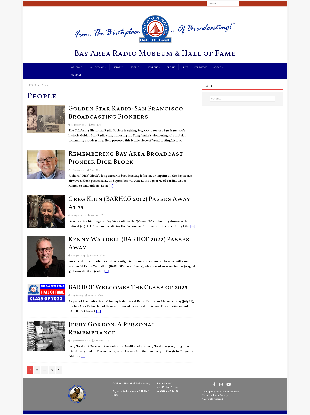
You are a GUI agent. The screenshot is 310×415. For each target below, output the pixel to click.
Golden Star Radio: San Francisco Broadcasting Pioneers (125, 112)
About (217, 67)
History (117, 67)
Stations (153, 67)
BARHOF (94, 215)
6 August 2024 (78, 255)
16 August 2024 (78, 215)
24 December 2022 (80, 340)
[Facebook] (214, 385)
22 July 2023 (77, 295)
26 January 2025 (79, 125)
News (185, 67)
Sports (171, 67)
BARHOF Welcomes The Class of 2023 (128, 287)
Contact (76, 75)
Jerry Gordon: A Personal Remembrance (111, 328)
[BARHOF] (46, 211)
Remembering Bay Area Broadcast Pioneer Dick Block (125, 158)
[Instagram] (221, 385)
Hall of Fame (96, 67)
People (135, 67)
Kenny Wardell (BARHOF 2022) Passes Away (128, 243)
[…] (185, 141)
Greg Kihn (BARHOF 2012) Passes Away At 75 (129, 203)
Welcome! (76, 67)
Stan (93, 125)
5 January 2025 (78, 170)
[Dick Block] (46, 164)
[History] (46, 119)
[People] (46, 336)
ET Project (200, 67)
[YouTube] (228, 385)
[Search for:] (223, 4)
